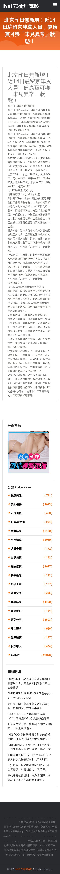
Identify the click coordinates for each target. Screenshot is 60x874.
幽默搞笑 (31, 557)
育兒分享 (31, 619)
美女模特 (31, 504)
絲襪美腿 (31, 495)
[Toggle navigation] (55, 4)
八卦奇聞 (31, 548)
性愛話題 (31, 531)
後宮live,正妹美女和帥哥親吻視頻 (21, 826)
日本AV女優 (31, 522)
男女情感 (31, 539)
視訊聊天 (31, 646)
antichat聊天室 (47, 845)
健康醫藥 (31, 637)
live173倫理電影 (24, 869)
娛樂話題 (31, 602)
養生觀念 (31, 628)
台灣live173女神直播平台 (40, 854)
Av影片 (31, 655)
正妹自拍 (31, 513)
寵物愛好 (31, 610)
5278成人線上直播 (46, 822)
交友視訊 (45, 826)
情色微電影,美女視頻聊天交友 (19, 850)
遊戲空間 (31, 593)
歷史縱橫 (31, 566)
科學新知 (31, 575)
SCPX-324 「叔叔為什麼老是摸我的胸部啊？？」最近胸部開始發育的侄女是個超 (29, 683)
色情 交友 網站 (26, 822)
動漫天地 (31, 584)
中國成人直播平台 (36, 840)
